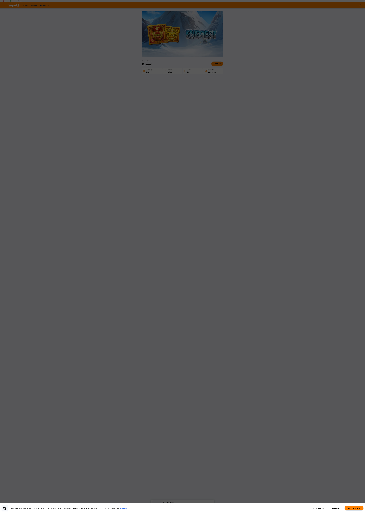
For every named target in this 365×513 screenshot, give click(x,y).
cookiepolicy (123, 508)
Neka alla (336, 508)
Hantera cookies (317, 508)
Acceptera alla (354, 508)
